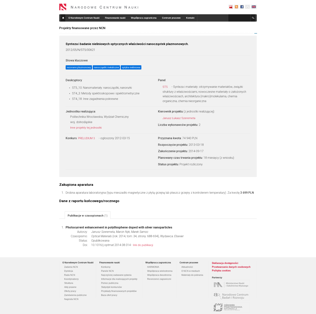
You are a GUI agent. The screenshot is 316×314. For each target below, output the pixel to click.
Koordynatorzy (71, 279)
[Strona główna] (98, 7)
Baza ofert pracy (109, 295)
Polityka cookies (221, 270)
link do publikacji (143, 245)
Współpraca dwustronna (159, 275)
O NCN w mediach (190, 271)
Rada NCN (69, 275)
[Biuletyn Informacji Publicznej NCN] (230, 7)
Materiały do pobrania (192, 275)
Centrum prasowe (171, 18)
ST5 (165, 87)
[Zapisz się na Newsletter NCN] (247, 7)
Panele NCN (107, 271)
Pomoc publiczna (109, 283)
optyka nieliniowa (131, 67)
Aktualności (187, 267)
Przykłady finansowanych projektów (119, 291)
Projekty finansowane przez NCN (82, 28)
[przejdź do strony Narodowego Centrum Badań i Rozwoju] (231, 296)
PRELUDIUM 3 (86, 138)
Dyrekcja (68, 271)
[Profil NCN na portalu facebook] (241, 7)
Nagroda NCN (71, 299)
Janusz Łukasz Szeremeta (179, 118)
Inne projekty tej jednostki (86, 127)
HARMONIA (153, 267)
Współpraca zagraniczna (144, 18)
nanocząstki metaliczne (106, 67)
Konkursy (105, 267)
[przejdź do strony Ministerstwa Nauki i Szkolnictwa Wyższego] (231, 284)
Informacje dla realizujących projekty (119, 279)
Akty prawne (70, 287)
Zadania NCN (71, 267)
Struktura (68, 283)
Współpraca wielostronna (159, 271)
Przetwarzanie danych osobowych (231, 267)
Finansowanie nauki (115, 18)
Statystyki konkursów (111, 287)
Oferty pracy (70, 291)
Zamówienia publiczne (75, 295)
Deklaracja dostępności (225, 263)
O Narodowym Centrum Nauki (83, 18)
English (254, 7)
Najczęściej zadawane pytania (116, 275)
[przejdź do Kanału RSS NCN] (236, 7)
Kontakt (190, 18)
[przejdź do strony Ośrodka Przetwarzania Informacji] (231, 307)
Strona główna (63, 18)
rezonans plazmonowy (79, 67)
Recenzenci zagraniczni (159, 279)
